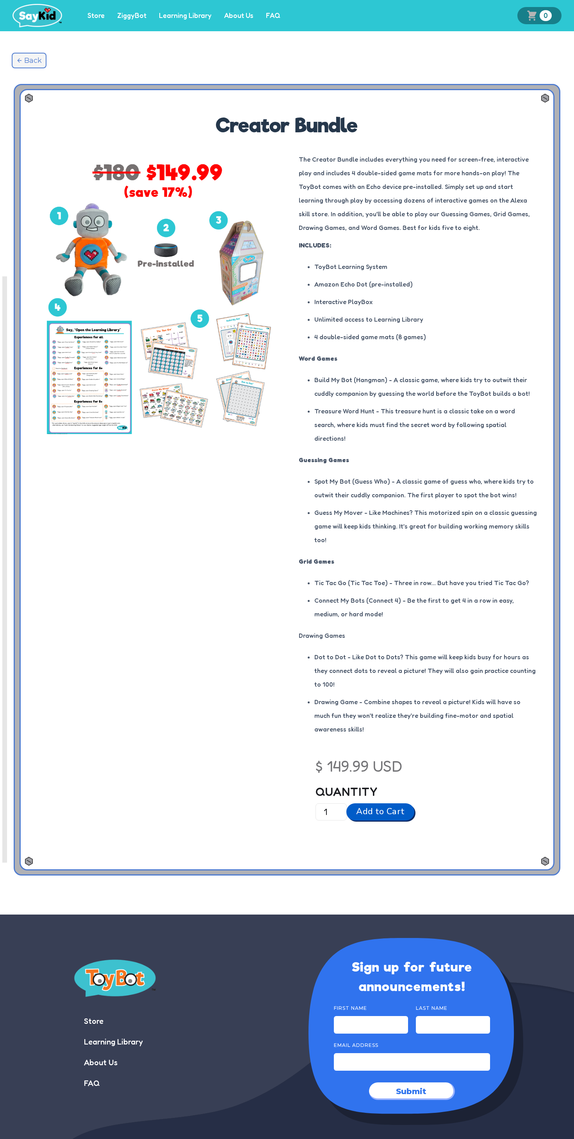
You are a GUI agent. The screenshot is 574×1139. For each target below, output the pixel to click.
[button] (539, 16)
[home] (37, 15)
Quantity (347, 792)
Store (96, 15)
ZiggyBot (131, 15)
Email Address (356, 1045)
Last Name (431, 1008)
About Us (238, 15)
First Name (350, 1008)
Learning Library (185, 15)
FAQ (273, 15)
